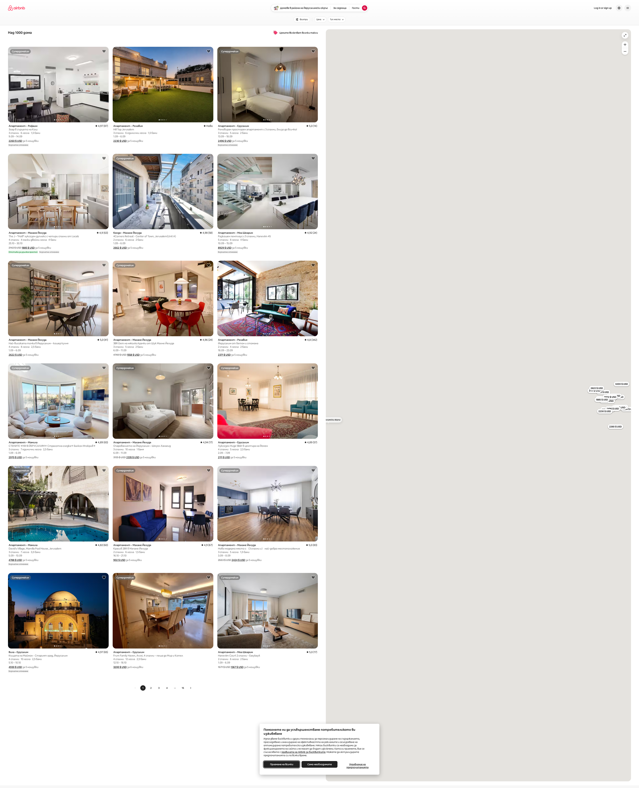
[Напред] (191, 688)
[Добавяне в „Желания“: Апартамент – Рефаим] (104, 51)
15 (183, 687)
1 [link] (142, 687)
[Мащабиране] (625, 44)
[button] (15, 140)
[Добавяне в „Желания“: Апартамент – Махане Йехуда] (104, 158)
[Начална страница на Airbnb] (16, 8)
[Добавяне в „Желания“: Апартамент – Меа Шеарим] (313, 158)
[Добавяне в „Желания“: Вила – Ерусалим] (104, 577)
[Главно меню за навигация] (627, 8)
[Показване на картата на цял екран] (625, 35)
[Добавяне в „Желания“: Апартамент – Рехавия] (208, 51)
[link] (135, 688)
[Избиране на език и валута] (619, 8)
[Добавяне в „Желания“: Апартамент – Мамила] (104, 367)
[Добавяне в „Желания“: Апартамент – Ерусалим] (313, 51)
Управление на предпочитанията (357, 766)
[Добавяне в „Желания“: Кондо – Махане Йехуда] (208, 158)
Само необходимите (319, 764)
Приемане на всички (281, 764)
